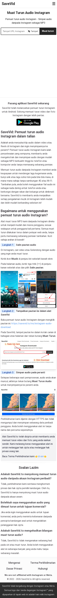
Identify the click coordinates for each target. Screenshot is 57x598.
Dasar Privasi (14, 568)
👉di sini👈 (40, 456)
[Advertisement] (28, 65)
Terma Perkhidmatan (42, 562)
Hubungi (43, 568)
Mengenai (14, 562)
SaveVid (8, 4)
